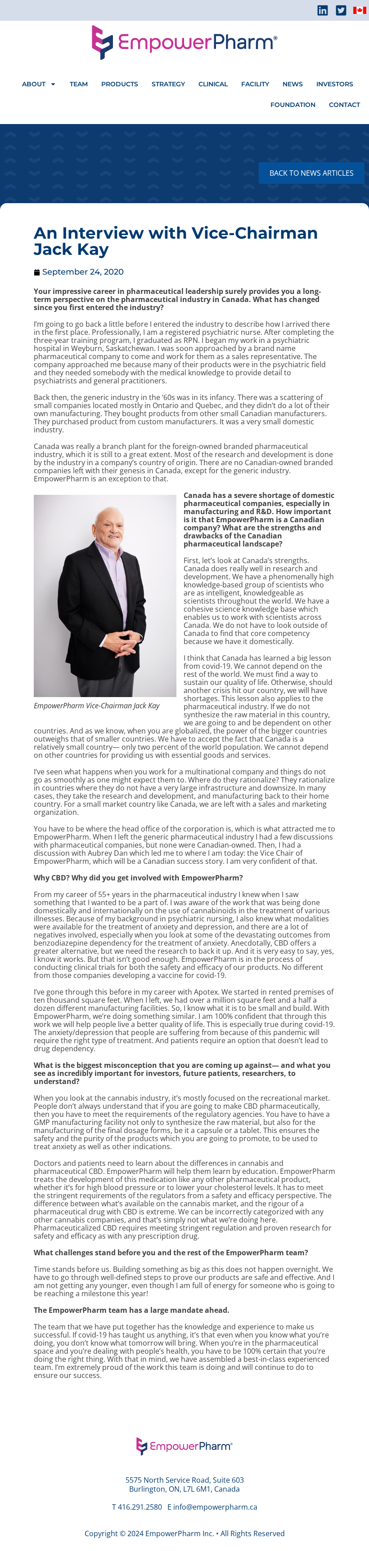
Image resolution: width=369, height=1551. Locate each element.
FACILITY (255, 84)
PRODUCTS (119, 84)
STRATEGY (168, 84)
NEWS (293, 84)
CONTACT (344, 105)
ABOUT (33, 84)
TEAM (79, 84)
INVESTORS (334, 84)
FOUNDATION (292, 105)
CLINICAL (213, 84)
